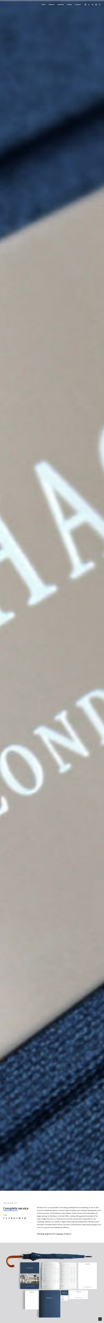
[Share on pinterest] (11, 1218)
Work (44, 4)
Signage (59, 1234)
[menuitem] (43, 4)
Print (53, 1234)
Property (67, 1234)
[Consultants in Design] (7, 4)
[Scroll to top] (100, 1319)
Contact (78, 4)
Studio (69, 4)
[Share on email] (25, 1218)
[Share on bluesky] (19, 1218)
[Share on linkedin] (14, 1218)
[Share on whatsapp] (17, 1218)
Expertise (60, 4)
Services (51, 4)
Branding (40, 1234)
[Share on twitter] (6, 1218)
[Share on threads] (9, 1218)
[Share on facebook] (4, 1218)
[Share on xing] (22, 1218)
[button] (85, 4)
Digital (47, 1234)
